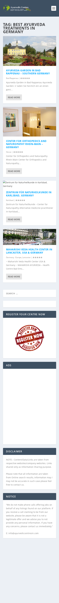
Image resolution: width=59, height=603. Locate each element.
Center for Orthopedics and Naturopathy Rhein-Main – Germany (26, 144)
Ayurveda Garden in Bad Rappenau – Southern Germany (28, 72)
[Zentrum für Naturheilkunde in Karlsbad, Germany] (29, 184)
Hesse (8, 152)
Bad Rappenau (12, 78)
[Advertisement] (29, 408)
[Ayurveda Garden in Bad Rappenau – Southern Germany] (29, 51)
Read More (14, 97)
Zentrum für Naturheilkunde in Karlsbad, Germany (29, 194)
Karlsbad (9, 200)
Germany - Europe (13, 257)
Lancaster (26, 257)
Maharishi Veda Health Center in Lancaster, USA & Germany (29, 251)
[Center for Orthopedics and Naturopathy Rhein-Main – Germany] (29, 121)
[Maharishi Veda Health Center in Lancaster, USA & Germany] (29, 237)
